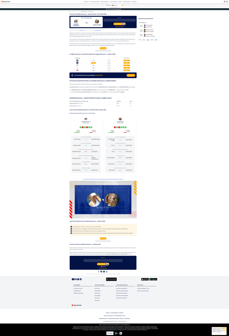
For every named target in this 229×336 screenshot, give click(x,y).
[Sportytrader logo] (114, 305)
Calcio (143, 39)
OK (219, 333)
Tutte (140, 39)
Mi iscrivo (130, 75)
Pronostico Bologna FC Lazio (143, 288)
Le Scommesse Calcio (78, 288)
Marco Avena (82, 30)
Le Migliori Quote (77, 290)
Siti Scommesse (113, 1)
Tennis (78, 11)
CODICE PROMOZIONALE (122, 285)
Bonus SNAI (97, 288)
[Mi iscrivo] (224, 1)
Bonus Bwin (97, 297)
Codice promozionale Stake (121, 293)
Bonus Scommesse (104, 1)
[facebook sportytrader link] (76, 279)
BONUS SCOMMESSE (99, 285)
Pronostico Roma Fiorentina (143, 290)
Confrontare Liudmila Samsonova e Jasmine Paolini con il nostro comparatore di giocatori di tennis (103, 179)
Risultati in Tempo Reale (78, 293)
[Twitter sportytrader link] (78, 279)
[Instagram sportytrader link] (81, 279)
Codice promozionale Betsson (122, 290)
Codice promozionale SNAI (121, 288)
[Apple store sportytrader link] (145, 279)
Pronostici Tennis (98, 30)
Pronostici (86, 1)
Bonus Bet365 (98, 295)
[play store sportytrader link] (153, 279)
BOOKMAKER (77, 285)
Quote (120, 1)
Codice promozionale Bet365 (122, 295)
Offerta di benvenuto (119, 26)
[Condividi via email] (104, 272)
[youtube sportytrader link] (73, 279)
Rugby (156, 39)
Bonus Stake (97, 293)
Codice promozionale (94, 1)
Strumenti (134, 1)
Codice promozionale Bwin (121, 297)
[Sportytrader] (5, 1)
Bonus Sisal (97, 300)
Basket (152, 39)
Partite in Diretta (126, 1)
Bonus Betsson (98, 290)
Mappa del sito (127, 318)
